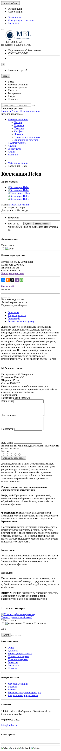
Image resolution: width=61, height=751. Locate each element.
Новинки (13, 154)
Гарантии (13, 662)
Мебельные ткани (18, 119)
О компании (14, 17)
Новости (6, 111)
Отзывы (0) (14, 318)
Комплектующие (17, 142)
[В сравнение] (9, 289)
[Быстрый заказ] (12, 635)
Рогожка (19, 125)
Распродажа (14, 148)
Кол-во (11, 223)
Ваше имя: (7, 401)
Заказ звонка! (25, 50)
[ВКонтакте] (3, 280)
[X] (12, 280)
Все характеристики (12, 273)
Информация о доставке (21, 20)
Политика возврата (18, 656)
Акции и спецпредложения (23, 695)
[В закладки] (6, 289)
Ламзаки (12, 145)
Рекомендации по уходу (21, 321)
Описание (13, 312)
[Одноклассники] (8, 280)
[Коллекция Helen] (18, 187)
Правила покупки (30, 111)
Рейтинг (6, 451)
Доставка (13, 650)
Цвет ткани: (10, 620)
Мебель (12, 689)
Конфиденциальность (20, 653)
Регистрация (15, 8)
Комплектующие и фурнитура (24, 692)
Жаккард (19, 134)
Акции (15, 111)
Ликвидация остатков (26, 140)
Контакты (13, 23)
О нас (11, 647)
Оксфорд (19, 131)
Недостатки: (8, 428)
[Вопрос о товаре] (2, 289)
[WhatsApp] (21, 280)
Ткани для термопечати (27, 137)
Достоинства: (8, 415)
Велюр (18, 122)
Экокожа (19, 128)
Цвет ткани (7, 245)
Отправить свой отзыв (14, 458)
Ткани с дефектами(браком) (16, 617)
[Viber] (17, 280)
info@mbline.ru (9, 725)
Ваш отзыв (7, 442)
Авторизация (15, 11)
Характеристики (17, 315)
